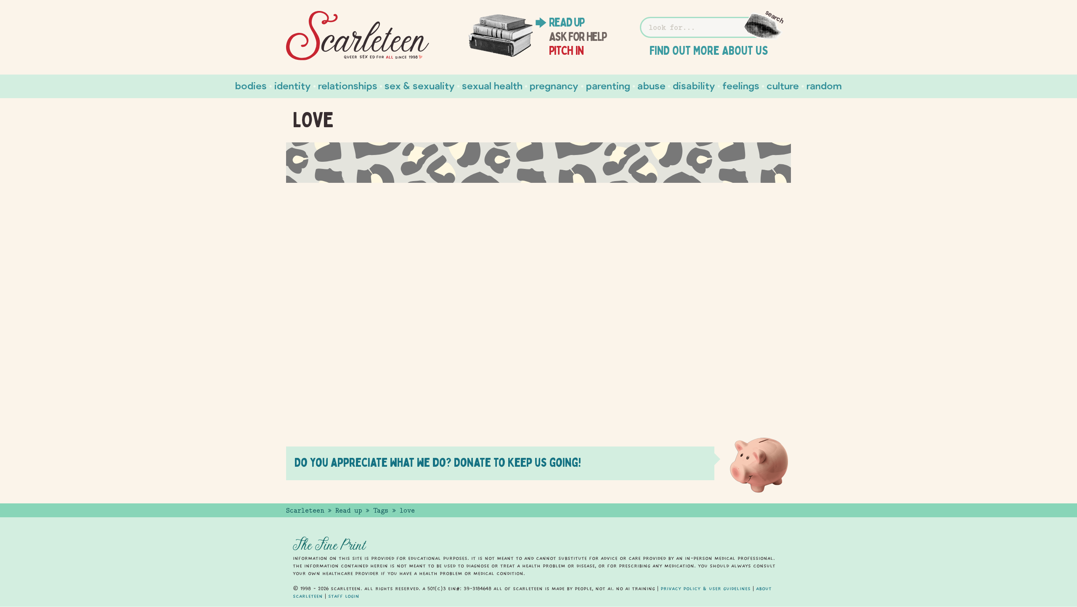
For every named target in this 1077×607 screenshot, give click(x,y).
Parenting (608, 85)
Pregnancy (554, 85)
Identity (292, 85)
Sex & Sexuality (420, 85)
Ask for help (578, 36)
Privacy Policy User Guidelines (706, 588)
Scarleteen (305, 510)
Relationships (347, 85)
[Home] (357, 36)
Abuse (651, 85)
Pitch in (566, 50)
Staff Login (343, 596)
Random (824, 85)
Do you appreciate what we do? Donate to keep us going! (437, 462)
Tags (380, 510)
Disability (694, 85)
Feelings (740, 85)
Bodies (251, 85)
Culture (783, 85)
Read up (566, 22)
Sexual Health (492, 85)
